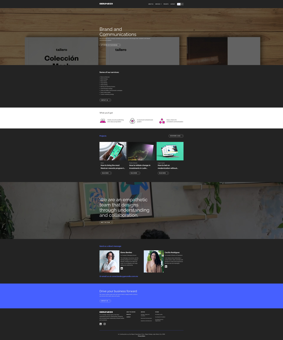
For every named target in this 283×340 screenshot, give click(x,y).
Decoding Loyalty (159, 314)
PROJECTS (128, 314)
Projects (166, 4)
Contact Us (104, 100)
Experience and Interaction (146, 320)
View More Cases (175, 136)
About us (150, 4)
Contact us (104, 301)
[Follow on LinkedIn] (121, 268)
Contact (172, 4)
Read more (105, 173)
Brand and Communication (146, 318)
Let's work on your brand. (109, 45)
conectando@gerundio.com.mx (125, 276)
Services (157, 4)
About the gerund (130, 312)
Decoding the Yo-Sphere (160, 317)
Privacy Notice (141, 336)
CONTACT (128, 317)
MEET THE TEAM (105, 222)
